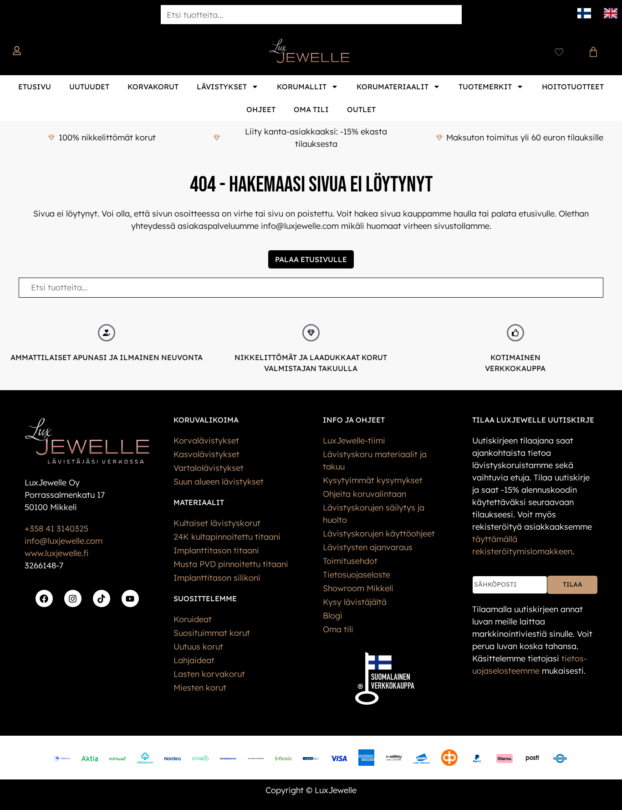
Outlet (361, 109)
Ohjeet (260, 109)
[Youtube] (130, 598)
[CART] (593, 52)
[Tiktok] (101, 598)
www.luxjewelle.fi (56, 553)
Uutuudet (89, 86)
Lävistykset (222, 86)
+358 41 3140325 (56, 528)
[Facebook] (44, 598)
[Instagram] (73, 598)
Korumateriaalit (392, 86)
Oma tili (311, 109)
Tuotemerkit (485, 86)
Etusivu (34, 86)
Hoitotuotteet (573, 86)
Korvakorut (152, 86)
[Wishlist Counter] (559, 52)
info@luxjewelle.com (63, 541)
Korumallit (301, 86)
